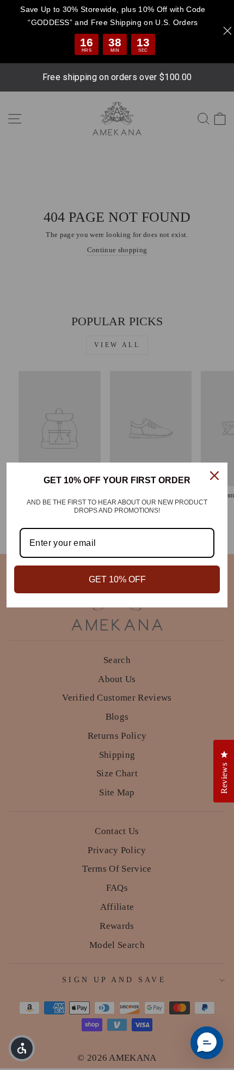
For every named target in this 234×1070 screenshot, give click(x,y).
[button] (206, 1042)
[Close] (214, 476)
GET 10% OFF (117, 579)
